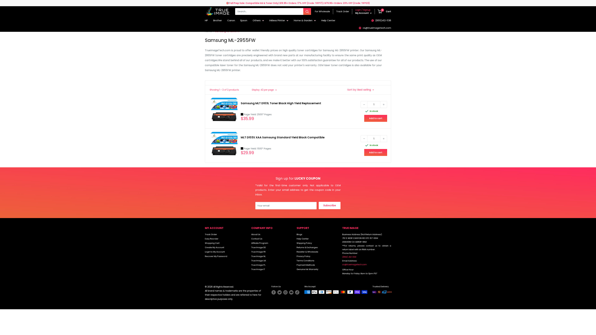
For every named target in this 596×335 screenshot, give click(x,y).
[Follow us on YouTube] (291, 292)
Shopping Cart (212, 243)
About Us (255, 234)
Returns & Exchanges (307, 247)
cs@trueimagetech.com (377, 27)
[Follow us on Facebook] (273, 292)
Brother (217, 20)
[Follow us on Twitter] (279, 292)
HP (206, 20)
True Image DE (258, 247)
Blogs (299, 234)
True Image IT (258, 269)
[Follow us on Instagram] (285, 292)
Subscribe (329, 205)
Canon (231, 20)
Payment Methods (306, 265)
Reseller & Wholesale (307, 251)
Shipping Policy (304, 243)
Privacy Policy (303, 256)
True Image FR (258, 251)
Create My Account (214, 247)
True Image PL (258, 265)
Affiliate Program (259, 243)
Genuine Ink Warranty (307, 269)
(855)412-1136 (383, 20)
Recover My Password (216, 256)
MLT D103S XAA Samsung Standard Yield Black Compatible (283, 137)
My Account (362, 13)
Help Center (328, 20)
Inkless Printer (277, 20)
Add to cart (375, 118)
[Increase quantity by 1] (383, 104)
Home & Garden (303, 20)
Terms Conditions (305, 260)
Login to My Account (215, 251)
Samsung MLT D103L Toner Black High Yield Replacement (281, 103)
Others (257, 20)
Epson (243, 20)
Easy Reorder (211, 238)
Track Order (211, 234)
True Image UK (258, 260)
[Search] (307, 11)
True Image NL (258, 256)
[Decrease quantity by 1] (364, 104)
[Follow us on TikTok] (297, 292)
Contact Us (256, 238)
